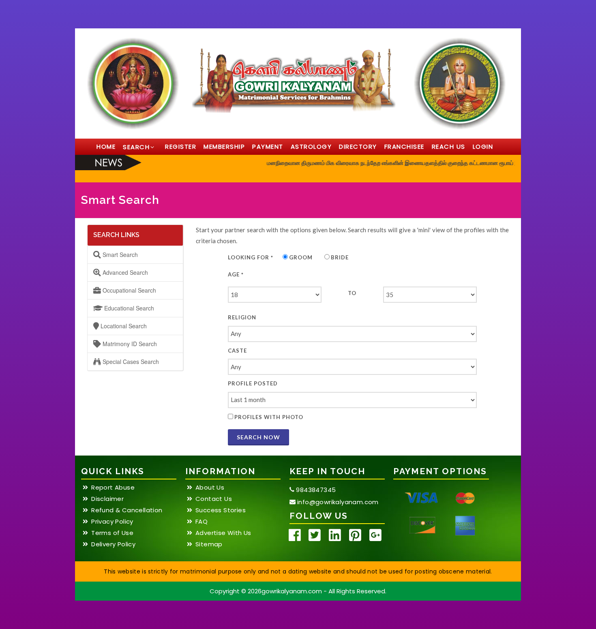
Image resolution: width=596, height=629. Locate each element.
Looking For (250, 257)
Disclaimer (107, 499)
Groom (301, 257)
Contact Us (213, 499)
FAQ (201, 522)
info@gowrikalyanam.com (337, 502)
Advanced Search (124, 272)
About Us (209, 488)
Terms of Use (112, 533)
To (352, 293)
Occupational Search (128, 290)
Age (236, 274)
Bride (340, 257)
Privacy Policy (112, 522)
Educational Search (128, 308)
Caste (237, 350)
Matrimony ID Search (129, 344)
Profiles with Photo (268, 417)
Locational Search (123, 326)
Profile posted (253, 383)
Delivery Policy (113, 544)
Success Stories (220, 510)
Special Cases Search (130, 361)
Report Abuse (113, 488)
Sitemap (209, 544)
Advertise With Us (223, 533)
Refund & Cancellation (126, 510)
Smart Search (119, 254)
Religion (242, 317)
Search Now (258, 437)
